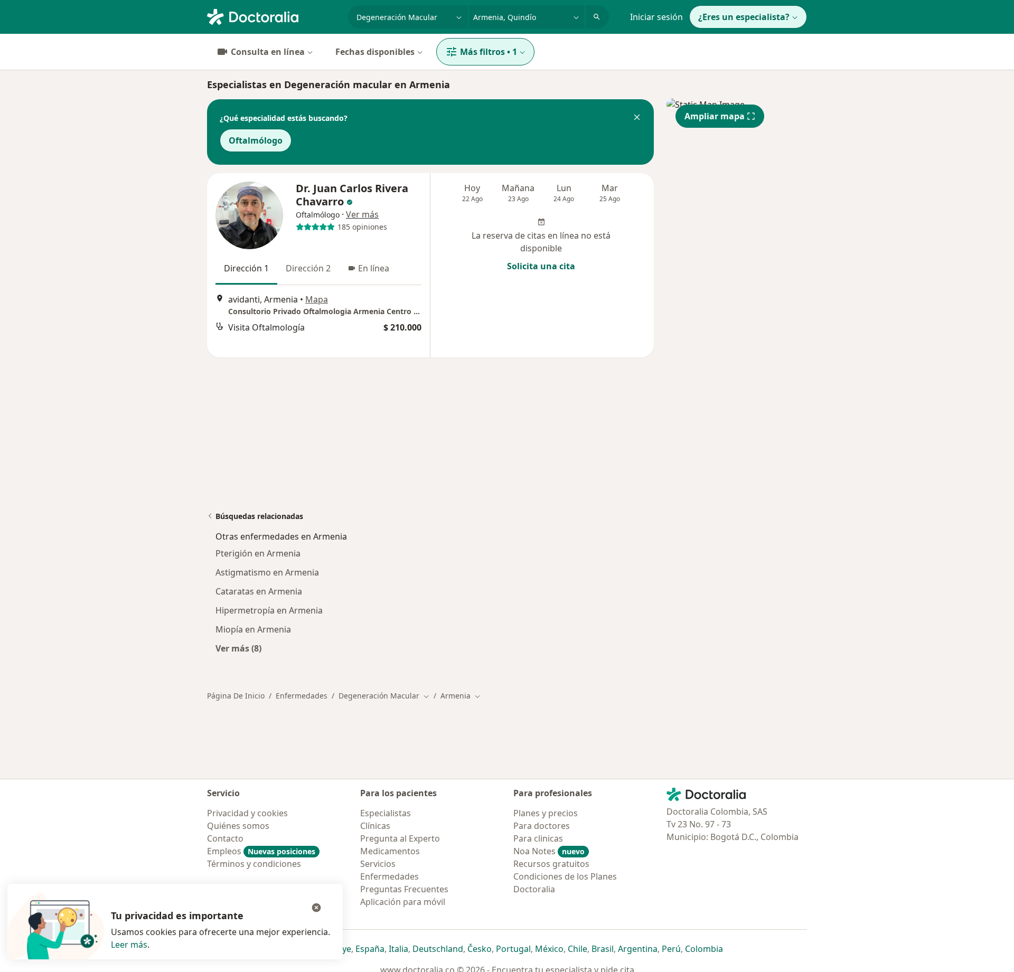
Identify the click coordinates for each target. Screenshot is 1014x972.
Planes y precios (545, 813)
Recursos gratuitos (551, 864)
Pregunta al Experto (400, 838)
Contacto (225, 838)
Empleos (261, 851)
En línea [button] (373, 268)
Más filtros (488, 52)
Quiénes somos (238, 826)
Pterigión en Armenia (258, 553)
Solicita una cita (541, 266)
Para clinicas (538, 838)
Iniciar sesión (656, 17)
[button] (637, 118)
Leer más (129, 944)
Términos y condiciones (254, 864)
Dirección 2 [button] (308, 268)
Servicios (378, 864)
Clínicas (375, 826)
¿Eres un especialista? (744, 17)
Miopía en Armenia (253, 629)
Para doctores (541, 826)
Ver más (362, 214)
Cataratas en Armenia (258, 591)
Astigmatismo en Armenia (267, 572)
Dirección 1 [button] (246, 268)
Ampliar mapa (714, 116)
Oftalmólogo (256, 140)
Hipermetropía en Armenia (269, 610)
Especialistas (385, 813)
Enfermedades (301, 696)
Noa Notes (549, 851)
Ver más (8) (238, 648)
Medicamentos (390, 851)
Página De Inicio (236, 696)
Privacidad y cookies (247, 813)
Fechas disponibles (375, 52)
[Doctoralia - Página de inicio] (273, 16)
